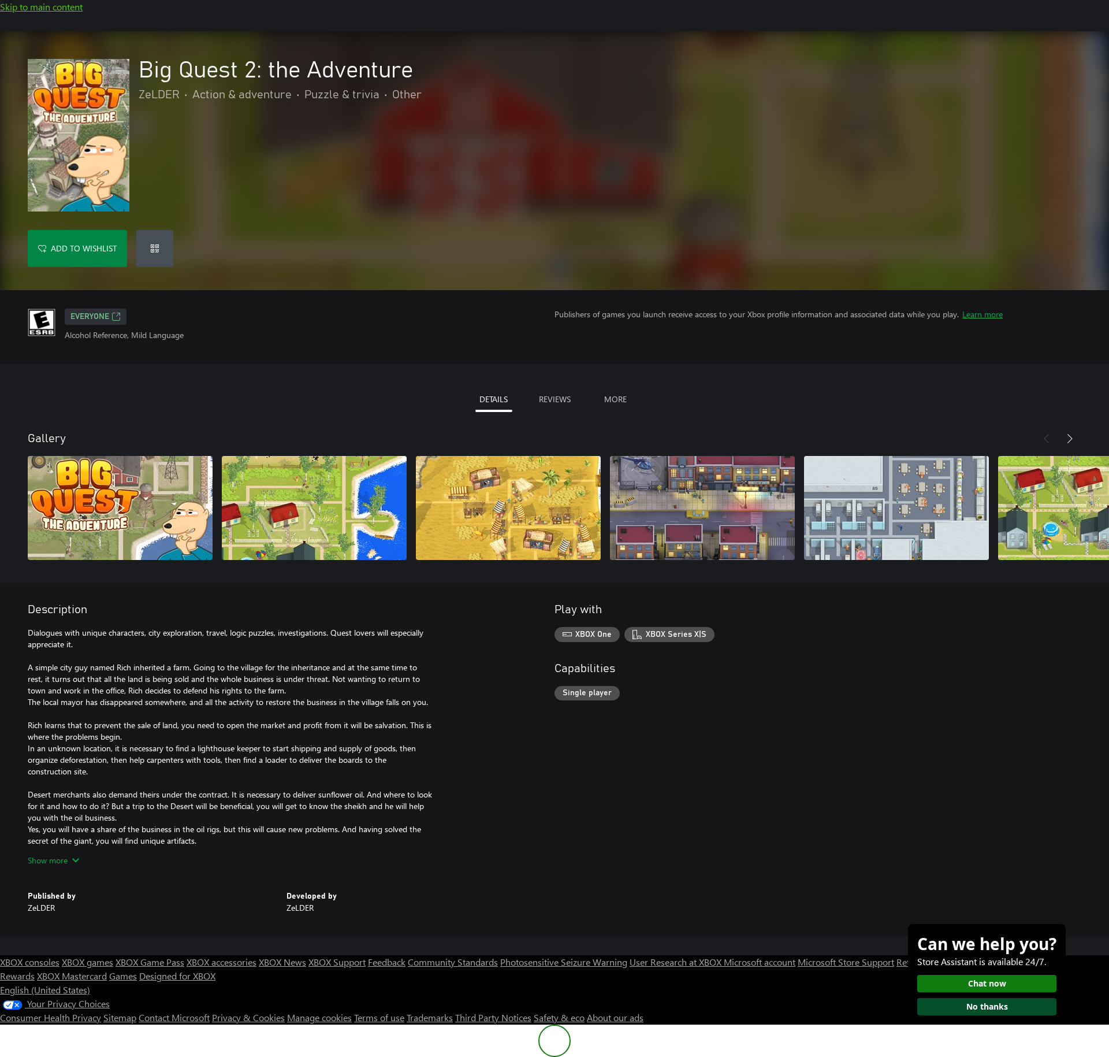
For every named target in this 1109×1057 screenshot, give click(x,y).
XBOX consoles (29, 962)
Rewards (17, 976)
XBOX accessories (221, 962)
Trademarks (430, 1017)
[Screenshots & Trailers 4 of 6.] (702, 508)
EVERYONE (89, 317)
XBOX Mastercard (72, 976)
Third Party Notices (493, 1017)
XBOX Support (337, 962)
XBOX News (282, 962)
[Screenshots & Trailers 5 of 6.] (896, 508)
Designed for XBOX (177, 976)
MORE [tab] (615, 399)
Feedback (386, 962)
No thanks (987, 1006)
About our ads (615, 1017)
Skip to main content (41, 7)
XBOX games (87, 962)
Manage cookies (319, 1017)
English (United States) (45, 990)
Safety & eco (559, 1017)
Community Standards (453, 962)
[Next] (1069, 439)
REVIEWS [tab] (555, 399)
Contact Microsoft (174, 1017)
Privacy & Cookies (248, 1017)
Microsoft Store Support (846, 962)
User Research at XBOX (677, 962)
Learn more (982, 314)
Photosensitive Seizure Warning (563, 962)
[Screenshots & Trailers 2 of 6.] (314, 508)
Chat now (987, 983)
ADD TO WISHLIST (84, 248)
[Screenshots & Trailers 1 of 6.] (120, 508)
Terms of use (379, 1017)
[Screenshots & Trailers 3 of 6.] (508, 508)
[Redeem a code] (154, 248)
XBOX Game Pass (150, 962)
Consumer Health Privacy (50, 1017)
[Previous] (1046, 439)
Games (123, 976)
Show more (48, 860)
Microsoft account (759, 962)
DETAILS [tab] (493, 399)
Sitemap (119, 1017)
